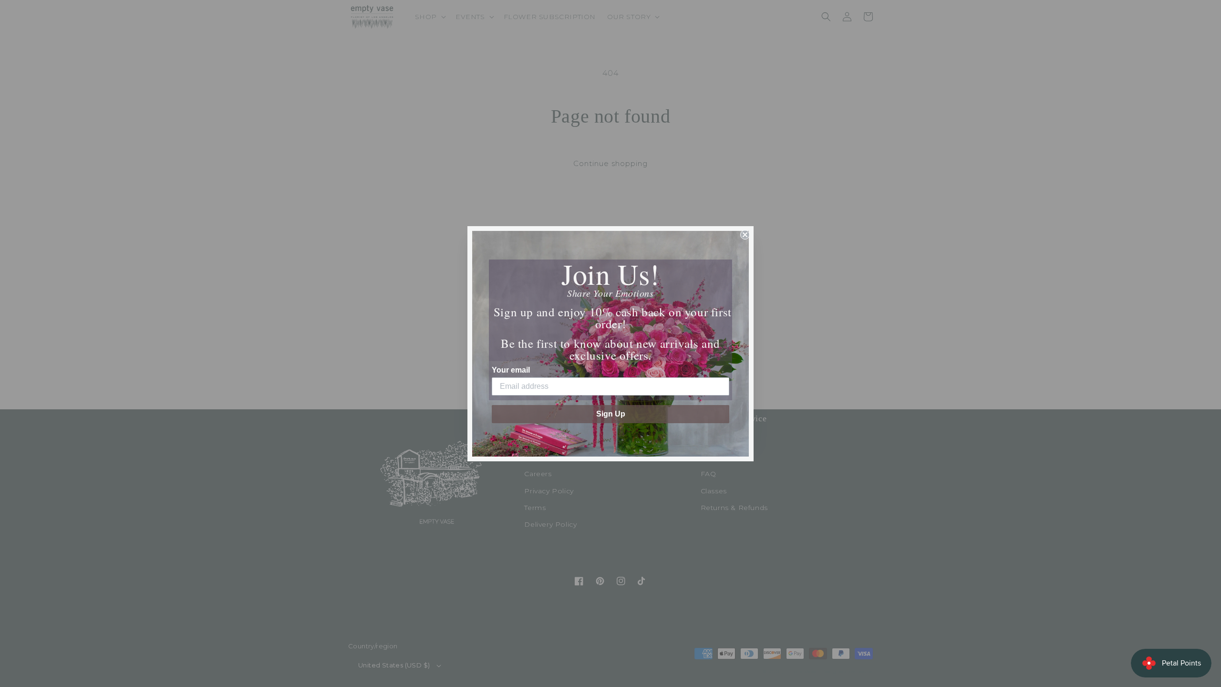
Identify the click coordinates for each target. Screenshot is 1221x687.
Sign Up (610, 414)
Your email (511, 370)
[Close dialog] (745, 234)
